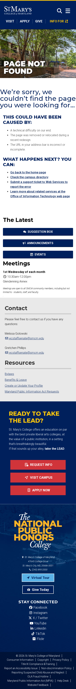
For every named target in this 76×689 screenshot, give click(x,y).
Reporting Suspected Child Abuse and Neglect (38, 672)
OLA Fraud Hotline (37, 676)
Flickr (40, 639)
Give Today (40, 590)
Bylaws (9, 374)
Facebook (40, 607)
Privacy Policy (61, 659)
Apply (25, 21)
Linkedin (40, 628)
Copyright (43, 659)
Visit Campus (40, 477)
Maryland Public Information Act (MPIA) (30, 680)
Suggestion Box (40, 231)
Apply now (41, 490)
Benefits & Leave (16, 380)
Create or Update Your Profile (24, 385)
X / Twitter (40, 618)
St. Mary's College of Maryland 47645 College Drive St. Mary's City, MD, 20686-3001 (39, 561)
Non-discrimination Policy (56, 668)
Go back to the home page (28, 172)
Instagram (40, 613)
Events (40, 254)
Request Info (40, 465)
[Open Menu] (67, 11)
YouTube (39, 623)
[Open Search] (58, 10)
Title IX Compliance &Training (38, 664)
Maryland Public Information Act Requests (32, 391)
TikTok (40, 634)
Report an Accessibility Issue (20, 668)
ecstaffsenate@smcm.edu (26, 338)
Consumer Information (20, 659)
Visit (10, 21)
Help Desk (63, 680)
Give (38, 21)
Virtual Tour (40, 578)
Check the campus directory (29, 177)
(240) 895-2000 (39, 569)
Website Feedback (38, 684)
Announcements (39, 243)
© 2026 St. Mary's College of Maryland (38, 655)
